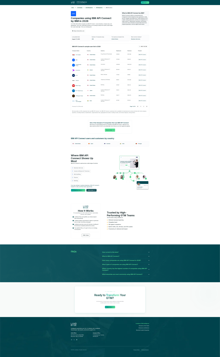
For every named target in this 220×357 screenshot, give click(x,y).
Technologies (79, 7)
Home (73, 7)
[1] (142, 106)
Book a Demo (109, 130)
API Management (99, 7)
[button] (125, 252)
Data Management (89, 7)
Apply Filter (144, 46)
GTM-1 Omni (86, 235)
